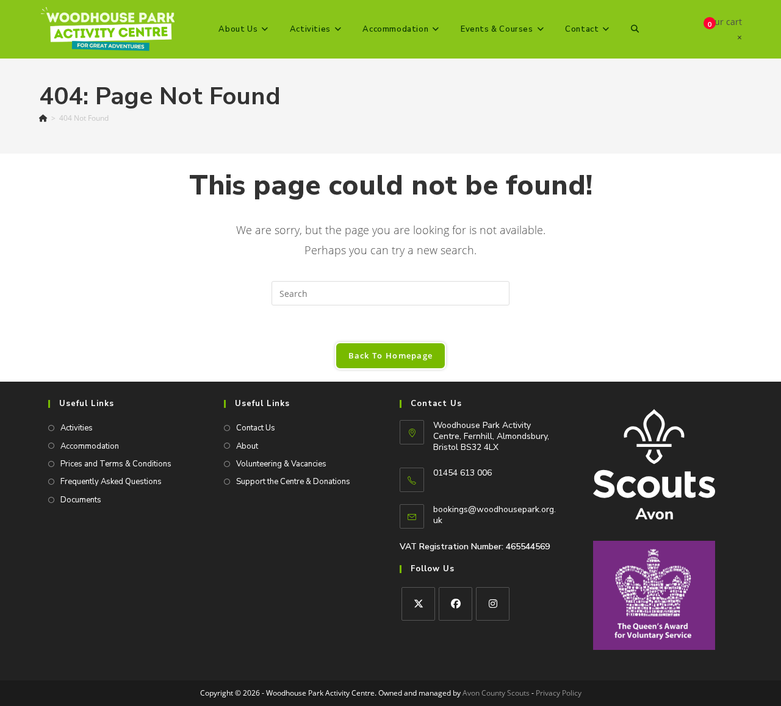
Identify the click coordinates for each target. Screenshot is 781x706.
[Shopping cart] (699, 29)
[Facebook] (455, 604)
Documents (80, 499)
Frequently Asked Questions (111, 481)
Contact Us (255, 428)
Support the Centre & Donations (293, 481)
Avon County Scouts (496, 693)
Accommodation (89, 446)
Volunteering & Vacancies (281, 463)
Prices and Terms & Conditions (115, 463)
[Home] (43, 118)
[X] (418, 604)
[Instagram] (492, 604)
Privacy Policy (558, 693)
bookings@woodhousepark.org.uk (494, 515)
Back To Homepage (390, 355)
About (247, 446)
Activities (76, 428)
